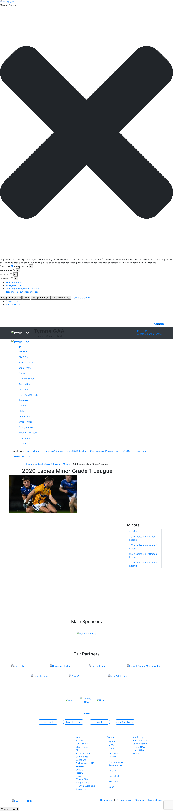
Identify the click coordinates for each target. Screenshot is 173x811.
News (78, 737)
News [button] (22, 351)
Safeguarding (26, 427)
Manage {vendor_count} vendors (22, 288)
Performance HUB (28, 394)
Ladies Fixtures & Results (47, 464)
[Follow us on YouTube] (163, 324)
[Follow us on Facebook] (157, 324)
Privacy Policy (139, 740)
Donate (140, 334)
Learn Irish (24, 416)
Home (29, 464)
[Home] (89, 347)
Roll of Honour (26, 378)
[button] (86, 132)
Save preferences (61, 297)
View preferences (40, 297)
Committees (25, 384)
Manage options (13, 282)
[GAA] (69, 700)
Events (110, 737)
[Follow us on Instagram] (161, 324)
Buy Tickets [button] (25, 362)
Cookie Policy (12, 301)
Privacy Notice (12, 304)
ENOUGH (127, 451)
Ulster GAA (138, 750)
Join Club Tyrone (153, 334)
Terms (155, 800)
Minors (66, 464)
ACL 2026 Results (76, 451)
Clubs (22, 373)
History (22, 411)
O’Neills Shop (26, 421)
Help (106, 800)
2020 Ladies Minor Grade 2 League (143, 547)
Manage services (14, 285)
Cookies (139, 800)
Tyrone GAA (138, 747)
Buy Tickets (33, 451)
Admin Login (138, 737)
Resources (19, 456)
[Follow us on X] (159, 324)
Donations (24, 389)
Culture (22, 405)
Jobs (31, 456)
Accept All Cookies (11, 297)
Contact (23, 443)
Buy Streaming (73, 722)
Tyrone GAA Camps (53, 451)
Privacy (124, 800)
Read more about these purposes (22, 291)
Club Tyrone (25, 368)
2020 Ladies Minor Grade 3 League (143, 555)
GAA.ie (135, 753)
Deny (26, 297)
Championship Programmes (104, 451)
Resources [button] (24, 438)
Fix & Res (80, 740)
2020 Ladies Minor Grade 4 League (143, 564)
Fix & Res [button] (24, 357)
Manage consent (9, 809)
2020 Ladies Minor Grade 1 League (143, 538)
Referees (23, 400)
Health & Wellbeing (28, 432)
